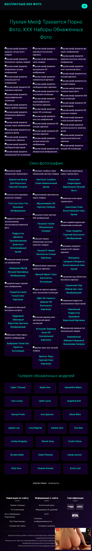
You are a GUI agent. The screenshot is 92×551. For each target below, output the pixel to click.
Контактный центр (46, 505)
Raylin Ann (45, 387)
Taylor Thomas (18, 387)
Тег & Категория (17, 510)
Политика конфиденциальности (43, 519)
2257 (46, 514)
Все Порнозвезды (17, 521)
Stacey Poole (18, 414)
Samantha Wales (73, 387)
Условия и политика (46, 526)
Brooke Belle (17, 454)
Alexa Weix (75, 414)
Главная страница (17, 505)
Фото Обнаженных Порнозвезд (12, 515)
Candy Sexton (74, 454)
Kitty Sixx (16, 468)
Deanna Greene (45, 468)
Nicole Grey (48, 441)
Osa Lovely (17, 401)
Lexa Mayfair (35, 428)
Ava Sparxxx (47, 414)
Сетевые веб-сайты (17, 526)
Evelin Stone (75, 441)
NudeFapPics (53, 483)
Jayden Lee (14, 428)
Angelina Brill (74, 401)
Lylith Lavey (45, 401)
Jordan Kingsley (19, 441)
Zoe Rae (78, 428)
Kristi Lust (75, 468)
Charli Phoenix (45, 454)
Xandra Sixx (57, 428)
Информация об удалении (47, 510)
